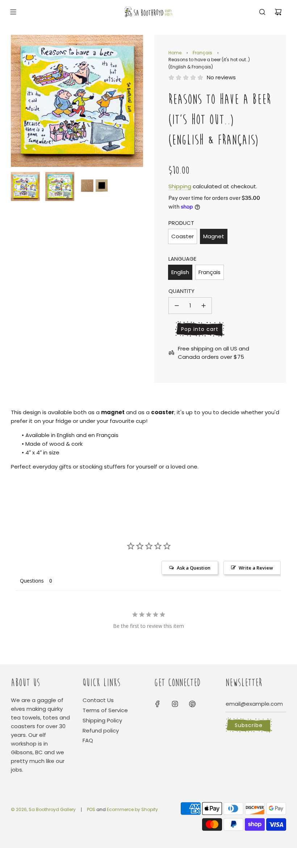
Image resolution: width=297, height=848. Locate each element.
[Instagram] (175, 704)
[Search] (262, 12)
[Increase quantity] (204, 306)
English (180, 272)
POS (91, 809)
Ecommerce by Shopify (132, 809)
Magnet (213, 236)
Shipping (179, 186)
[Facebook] (158, 704)
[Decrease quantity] (177, 306)
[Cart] (278, 12)
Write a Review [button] (256, 567)
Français (202, 53)
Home (174, 53)
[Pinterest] (192, 704)
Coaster (182, 236)
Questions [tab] (32, 580)
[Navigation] (13, 12)
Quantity (181, 291)
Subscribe (249, 725)
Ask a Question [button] (193, 567)
